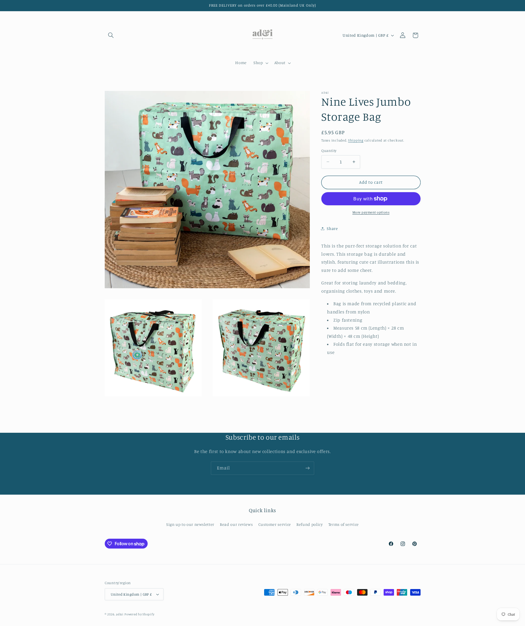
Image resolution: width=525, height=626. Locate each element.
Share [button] (332, 228)
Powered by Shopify (139, 614)
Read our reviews (236, 524)
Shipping (355, 140)
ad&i (119, 614)
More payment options (371, 212)
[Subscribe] (307, 468)
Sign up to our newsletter (190, 524)
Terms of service (343, 524)
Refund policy (309, 524)
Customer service (274, 524)
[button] (111, 35)
